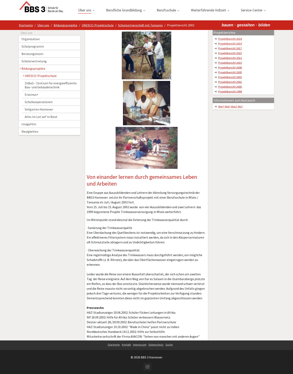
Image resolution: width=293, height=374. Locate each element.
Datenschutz (155, 344)
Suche (169, 344)
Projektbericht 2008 (230, 67)
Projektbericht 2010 (230, 63)
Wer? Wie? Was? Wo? (230, 106)
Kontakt (126, 344)
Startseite (114, 344)
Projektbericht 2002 (230, 82)
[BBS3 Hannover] (41, 10)
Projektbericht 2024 (230, 39)
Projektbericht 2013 (230, 58)
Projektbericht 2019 (230, 43)
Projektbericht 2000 (230, 87)
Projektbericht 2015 (230, 53)
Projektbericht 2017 (230, 48)
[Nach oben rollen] (284, 365)
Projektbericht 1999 (230, 91)
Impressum (139, 344)
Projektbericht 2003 (230, 77)
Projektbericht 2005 (230, 72)
